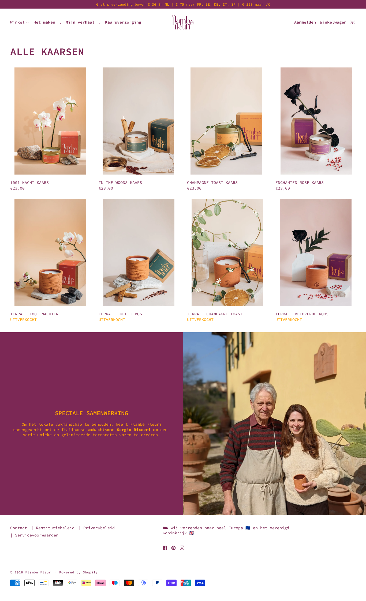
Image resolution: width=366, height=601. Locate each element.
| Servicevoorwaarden (34, 535)
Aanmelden (305, 22)
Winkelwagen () (338, 22)
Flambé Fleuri (39, 572)
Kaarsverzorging (123, 22)
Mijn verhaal (80, 22)
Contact (18, 527)
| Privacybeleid (97, 527)
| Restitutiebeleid (52, 527)
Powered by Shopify (78, 572)
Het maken (44, 22)
